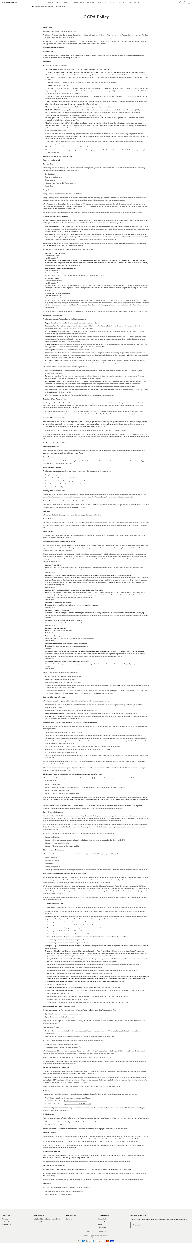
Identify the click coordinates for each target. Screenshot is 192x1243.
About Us (5, 1219)
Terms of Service (103, 1222)
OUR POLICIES (103, 1215)
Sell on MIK (69, 1219)
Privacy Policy (102, 1219)
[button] (121, 2)
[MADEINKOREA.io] (9, 2)
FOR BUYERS (39, 1215)
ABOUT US (6, 1215)
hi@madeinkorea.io (96, 1236)
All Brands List (6, 1224)
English (88, 1231)
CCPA (100, 1224)
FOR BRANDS (71, 1215)
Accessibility (102, 1227)
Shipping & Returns (40, 1222)
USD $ (101, 1231)
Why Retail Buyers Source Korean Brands (47, 1219)
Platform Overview (8, 1222)
